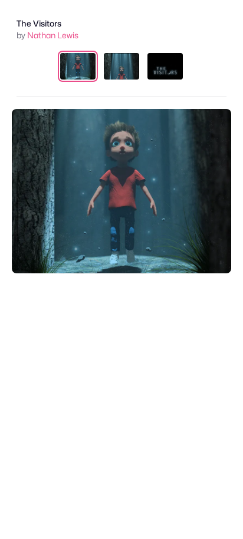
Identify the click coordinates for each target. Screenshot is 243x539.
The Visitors (39, 23)
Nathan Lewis (52, 35)
